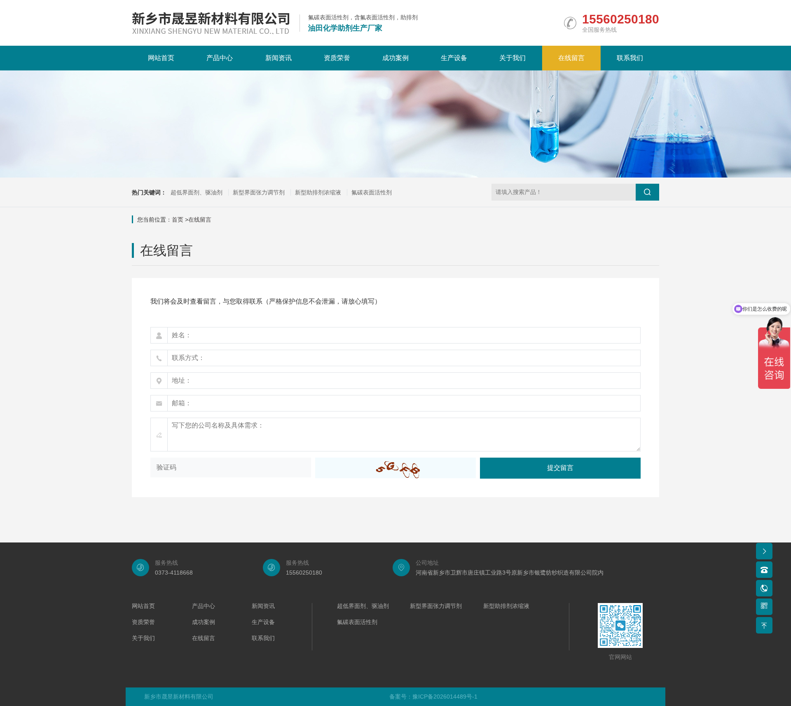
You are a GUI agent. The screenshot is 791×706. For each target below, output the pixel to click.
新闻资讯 (278, 57)
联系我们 (630, 57)
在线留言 (571, 57)
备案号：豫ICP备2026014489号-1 (433, 696)
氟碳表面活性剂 (371, 192)
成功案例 (395, 57)
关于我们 (512, 57)
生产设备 (454, 57)
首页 (177, 219)
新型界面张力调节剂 (259, 192)
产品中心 (219, 57)
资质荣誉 (337, 57)
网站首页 (161, 57)
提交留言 (560, 467)
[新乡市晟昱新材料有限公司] (211, 23)
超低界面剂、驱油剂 (196, 192)
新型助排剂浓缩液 (318, 192)
